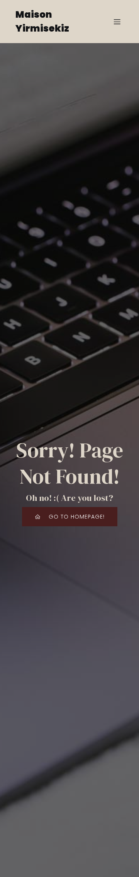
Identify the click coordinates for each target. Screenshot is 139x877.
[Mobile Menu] (117, 21)
